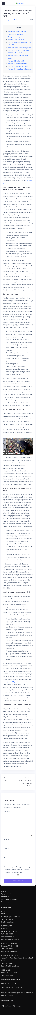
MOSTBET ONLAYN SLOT (16, 53)
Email (6, 849)
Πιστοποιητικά (6, 902)
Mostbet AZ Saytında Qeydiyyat (18, 66)
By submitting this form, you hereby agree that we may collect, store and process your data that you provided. (18, 869)
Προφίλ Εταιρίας (6, 894)
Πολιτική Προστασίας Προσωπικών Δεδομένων (17, 993)
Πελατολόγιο (5, 897)
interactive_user (7, 20)
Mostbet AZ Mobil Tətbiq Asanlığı (18, 50)
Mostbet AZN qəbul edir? (16, 61)
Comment (7, 811)
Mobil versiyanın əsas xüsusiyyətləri (19, 48)
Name (6, 839)
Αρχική (3, 891)
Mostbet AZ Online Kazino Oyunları (19, 69)
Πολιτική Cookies (7, 995)
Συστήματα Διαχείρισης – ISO (11, 899)
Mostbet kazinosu (19, 20)
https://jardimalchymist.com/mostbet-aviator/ (17, 682)
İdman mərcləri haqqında (16, 39)
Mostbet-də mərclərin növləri (17, 64)
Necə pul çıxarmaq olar (15, 37)
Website (6, 858)
